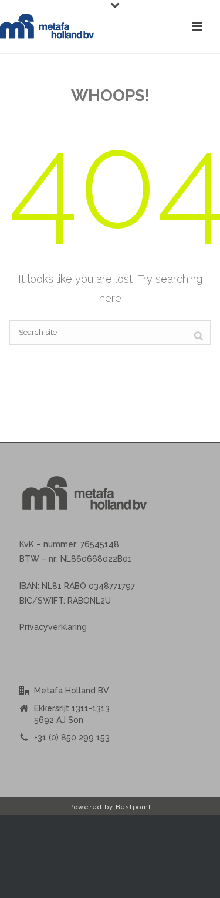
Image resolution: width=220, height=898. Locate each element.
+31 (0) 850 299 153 (72, 737)
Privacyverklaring (53, 627)
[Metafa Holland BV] (47, 26)
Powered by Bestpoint (110, 807)
